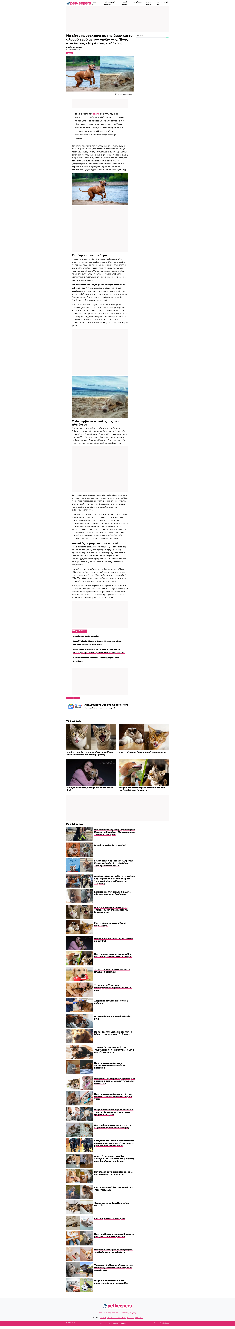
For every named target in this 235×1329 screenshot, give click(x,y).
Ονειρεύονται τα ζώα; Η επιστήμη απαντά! (111, 1204)
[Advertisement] (117, 19)
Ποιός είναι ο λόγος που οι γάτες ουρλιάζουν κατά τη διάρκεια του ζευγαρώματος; (90, 753)
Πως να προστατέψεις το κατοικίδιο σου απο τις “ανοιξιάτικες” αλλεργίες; (142, 788)
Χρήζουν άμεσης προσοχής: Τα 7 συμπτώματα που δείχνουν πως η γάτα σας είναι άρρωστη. (114, 1049)
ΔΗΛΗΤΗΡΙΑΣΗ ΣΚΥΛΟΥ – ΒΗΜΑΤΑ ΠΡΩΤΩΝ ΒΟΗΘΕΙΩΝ (112, 970)
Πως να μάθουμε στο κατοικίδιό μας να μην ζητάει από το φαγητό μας (114, 1235)
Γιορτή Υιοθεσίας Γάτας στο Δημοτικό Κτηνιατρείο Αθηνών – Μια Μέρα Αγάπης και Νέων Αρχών (113, 863)
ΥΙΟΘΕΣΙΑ (139, 1318)
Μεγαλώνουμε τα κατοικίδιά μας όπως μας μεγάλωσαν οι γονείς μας (113, 1173)
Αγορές (166, 3)
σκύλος (77, 698)
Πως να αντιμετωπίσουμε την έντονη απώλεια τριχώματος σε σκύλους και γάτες (113, 1096)
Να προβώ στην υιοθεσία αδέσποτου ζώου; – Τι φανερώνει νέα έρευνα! (113, 1033)
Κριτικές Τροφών (125, 3)
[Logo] (117, 1306)
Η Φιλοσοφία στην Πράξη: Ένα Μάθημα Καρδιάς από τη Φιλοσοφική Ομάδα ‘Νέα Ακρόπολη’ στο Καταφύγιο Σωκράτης (114, 880)
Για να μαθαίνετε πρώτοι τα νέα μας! (99, 708)
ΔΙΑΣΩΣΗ (130, 1318)
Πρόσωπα (159, 3)
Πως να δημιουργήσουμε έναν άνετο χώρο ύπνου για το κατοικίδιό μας (113, 1126)
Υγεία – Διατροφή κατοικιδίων (109, 3)
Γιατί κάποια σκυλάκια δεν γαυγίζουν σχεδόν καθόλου (113, 1188)
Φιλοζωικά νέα (112, 1313)
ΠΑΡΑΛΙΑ (70, 698)
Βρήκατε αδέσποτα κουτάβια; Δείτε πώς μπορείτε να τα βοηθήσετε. (112, 893)
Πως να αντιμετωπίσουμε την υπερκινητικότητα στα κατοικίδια (111, 1281)
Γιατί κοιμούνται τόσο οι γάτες (109, 1218)
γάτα (109, 1318)
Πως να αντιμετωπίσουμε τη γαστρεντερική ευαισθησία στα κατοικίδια (110, 1065)
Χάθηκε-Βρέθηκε (148, 3)
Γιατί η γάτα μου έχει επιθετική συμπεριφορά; (142, 752)
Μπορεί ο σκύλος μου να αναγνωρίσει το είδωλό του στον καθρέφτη (113, 1250)
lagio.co (166, 1323)
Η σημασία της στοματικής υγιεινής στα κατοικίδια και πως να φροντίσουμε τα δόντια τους (114, 1081)
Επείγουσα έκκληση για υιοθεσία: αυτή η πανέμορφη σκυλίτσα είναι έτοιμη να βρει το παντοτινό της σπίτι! (114, 1143)
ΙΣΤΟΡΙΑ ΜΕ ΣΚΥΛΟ (118, 1318)
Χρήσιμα (99, 3)
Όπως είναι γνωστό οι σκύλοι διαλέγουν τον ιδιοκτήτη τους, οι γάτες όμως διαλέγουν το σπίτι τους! (114, 1158)
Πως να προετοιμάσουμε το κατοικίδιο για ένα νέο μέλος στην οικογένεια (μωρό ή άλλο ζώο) (113, 1112)
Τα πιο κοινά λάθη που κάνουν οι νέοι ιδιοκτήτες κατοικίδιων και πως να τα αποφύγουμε (113, 1267)
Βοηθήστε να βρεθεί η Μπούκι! (86, 636)
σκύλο (96, 114)
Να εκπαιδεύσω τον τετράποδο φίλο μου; (112, 1017)
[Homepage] (78, 3)
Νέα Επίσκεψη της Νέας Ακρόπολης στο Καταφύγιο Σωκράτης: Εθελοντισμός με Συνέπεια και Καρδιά (114, 832)
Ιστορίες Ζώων (138, 2)
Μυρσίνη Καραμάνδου (74, 47)
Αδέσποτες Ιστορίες (128, 1313)
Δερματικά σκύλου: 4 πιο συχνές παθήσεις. (111, 1002)
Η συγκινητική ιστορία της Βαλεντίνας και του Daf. (90, 788)
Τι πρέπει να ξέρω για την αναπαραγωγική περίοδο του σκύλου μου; (113, 987)
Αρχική (94, 3)
